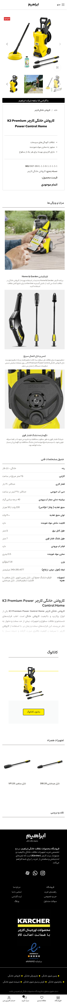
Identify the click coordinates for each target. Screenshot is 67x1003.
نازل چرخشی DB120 (50, 783)
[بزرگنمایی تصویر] (57, 67)
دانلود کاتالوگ (33, 712)
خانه (55, 110)
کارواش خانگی (32, 616)
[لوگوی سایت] (33, 4)
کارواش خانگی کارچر (42, 110)
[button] (60, 44)
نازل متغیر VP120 (17, 783)
